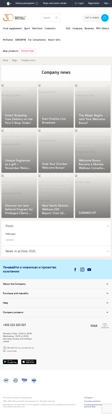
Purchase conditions (92, 401)
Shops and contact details (54, 3)
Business (89, 28)
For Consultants (37, 40)
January (10, 240)
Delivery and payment (24, 3)
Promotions (27, 51)
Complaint (88, 398)
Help (106, 3)
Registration (93, 3)
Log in (81, 3)
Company (77, 28)
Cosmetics (50, 28)
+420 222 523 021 (14, 325)
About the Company (14, 283)
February (10, 234)
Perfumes (8, 40)
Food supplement (12, 28)
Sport (27, 28)
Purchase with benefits (15, 293)
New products (10, 51)
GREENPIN (20, 40)
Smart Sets (54, 40)
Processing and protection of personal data (96, 406)
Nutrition (37, 28)
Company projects (13, 312)
